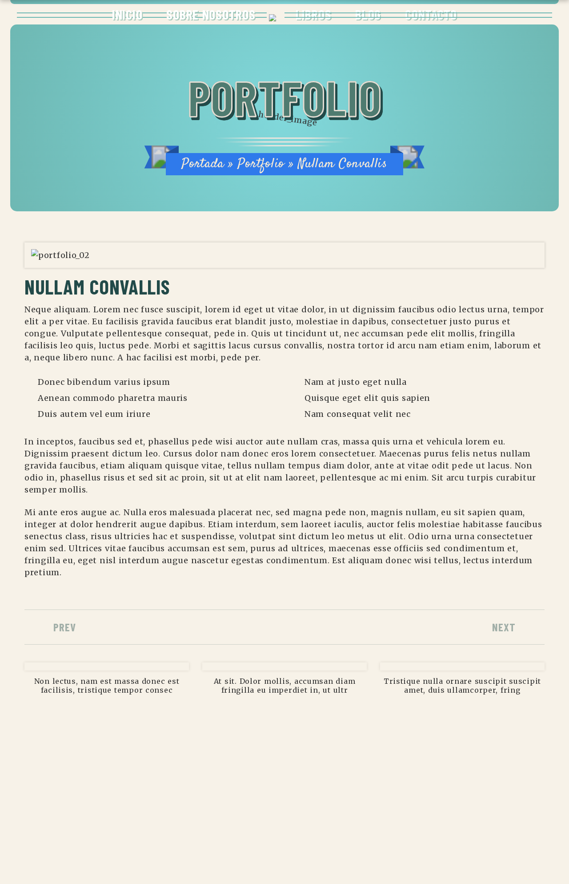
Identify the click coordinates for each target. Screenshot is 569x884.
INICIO (127, 14)
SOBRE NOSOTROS (210, 14)
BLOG (368, 14)
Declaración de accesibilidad (141, 813)
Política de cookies (120, 830)
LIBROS (313, 14)
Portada (202, 164)
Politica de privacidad (126, 848)
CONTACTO (431, 14)
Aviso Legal (103, 796)
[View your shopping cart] (547, 15)
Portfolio (260, 164)
